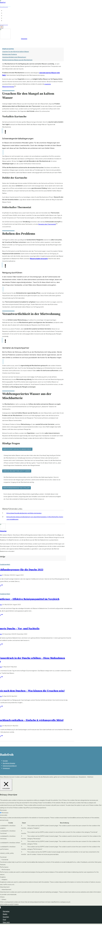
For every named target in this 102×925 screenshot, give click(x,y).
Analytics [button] (3, 877)
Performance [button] (4, 867)
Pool (5, 18)
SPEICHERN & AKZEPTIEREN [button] (9, 904)
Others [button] (2, 897)
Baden (5, 13)
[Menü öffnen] (1, 27)
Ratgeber (6, 10)
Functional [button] (3, 857)
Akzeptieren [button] (82, 777)
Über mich (7, 21)
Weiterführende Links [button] (12, 508)
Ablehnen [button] (90, 777)
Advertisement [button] (5, 887)
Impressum (6, 768)
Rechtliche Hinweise (9, 763)
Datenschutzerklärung (10, 766)
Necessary (5, 813)
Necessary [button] (3, 810)
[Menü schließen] (0, 907)
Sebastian (24, 39)
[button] (14, 86)
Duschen (6, 16)
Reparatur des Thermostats (47, 224)
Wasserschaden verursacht (39, 258)
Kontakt (5, 761)
